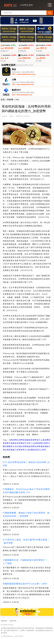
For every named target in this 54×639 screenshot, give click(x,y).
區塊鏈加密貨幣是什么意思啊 (35, 440)
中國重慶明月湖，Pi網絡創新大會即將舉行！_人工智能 (26, 561)
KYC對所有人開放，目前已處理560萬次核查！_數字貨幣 (26, 541)
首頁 (3, 99)
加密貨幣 (13, 440)
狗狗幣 (10, 99)
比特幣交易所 (18, 636)
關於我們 (13, 621)
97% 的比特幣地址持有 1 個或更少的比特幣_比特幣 (26, 464)
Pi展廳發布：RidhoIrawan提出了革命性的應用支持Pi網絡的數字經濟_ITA (26, 491)
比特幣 (20, 440)
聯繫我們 (4, 621)
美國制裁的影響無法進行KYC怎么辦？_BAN (25, 584)
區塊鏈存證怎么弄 (36, 450)
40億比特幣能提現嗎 (26, 446)
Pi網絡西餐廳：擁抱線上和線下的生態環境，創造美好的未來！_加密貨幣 (26, 514)
